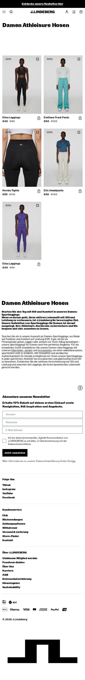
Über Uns (8, 566)
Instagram (8, 489)
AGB (5, 575)
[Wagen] (81, 12)
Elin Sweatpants (53, 190)
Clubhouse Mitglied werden (19, 558)
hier (73, 461)
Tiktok (6, 485)
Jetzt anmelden (15, 452)
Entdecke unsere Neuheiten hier (42, 4)
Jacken (28, 350)
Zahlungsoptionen (13, 524)
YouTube (7, 493)
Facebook (8, 497)
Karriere (7, 571)
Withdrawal (9, 528)
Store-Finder (10, 536)
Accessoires (44, 350)
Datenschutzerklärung (16, 579)
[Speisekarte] (4, 12)
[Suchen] (11, 12)
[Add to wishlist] (37, 59)
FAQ (5, 515)
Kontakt (7, 540)
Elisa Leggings (11, 117)
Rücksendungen (12, 519)
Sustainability (11, 587)
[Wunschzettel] (73, 12)
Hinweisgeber (11, 583)
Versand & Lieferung (15, 532)
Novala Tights (10, 190)
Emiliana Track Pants (56, 117)
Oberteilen (17, 350)
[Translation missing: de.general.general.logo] (42, 11)
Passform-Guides (13, 562)
